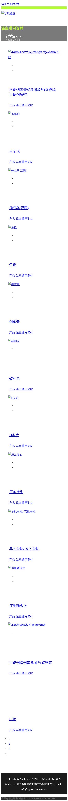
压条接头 (16, 491)
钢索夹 (14, 321)
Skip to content (10, 4)
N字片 (14, 435)
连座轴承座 (18, 605)
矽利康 (14, 378)
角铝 (12, 264)
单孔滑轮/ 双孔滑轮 (24, 548)
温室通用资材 (14, 40)
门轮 (12, 719)
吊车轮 (14, 151)
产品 (12, 105)
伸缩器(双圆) (19, 207)
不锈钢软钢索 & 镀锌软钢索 (30, 662)
